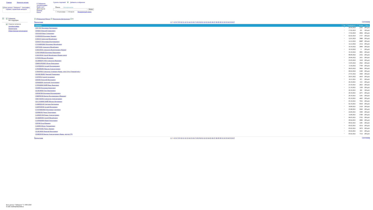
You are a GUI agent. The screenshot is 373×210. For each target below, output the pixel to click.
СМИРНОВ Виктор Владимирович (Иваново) (50, 96)
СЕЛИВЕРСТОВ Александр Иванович (48, 61)
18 (197, 22)
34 (228, 22)
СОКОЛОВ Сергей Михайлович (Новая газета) (51, 55)
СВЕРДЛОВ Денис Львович (44, 129)
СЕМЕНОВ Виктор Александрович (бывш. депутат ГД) (53, 134)
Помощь (39, 10)
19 (199, 22)
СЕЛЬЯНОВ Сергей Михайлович (46, 118)
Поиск (39, 12)
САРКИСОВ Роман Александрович (47, 115)
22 (205, 22)
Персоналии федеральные (61, 19)
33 (226, 22)
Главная (9, 2)
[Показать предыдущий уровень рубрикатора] (4, 19)
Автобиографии (42, 5)
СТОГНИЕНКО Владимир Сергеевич (48, 110)
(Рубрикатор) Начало (43, 19)
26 (212, 22)
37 (234, 22)
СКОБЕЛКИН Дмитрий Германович (47, 74)
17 (195, 22)
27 (214, 22)
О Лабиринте (41, 3)
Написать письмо (22, 2)
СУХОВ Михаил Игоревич (44, 58)
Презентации (12, 28)
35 (230, 22)
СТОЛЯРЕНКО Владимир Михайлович (48, 44)
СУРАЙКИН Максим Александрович (47, 69)
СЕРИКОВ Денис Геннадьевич (45, 112)
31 (222, 22)
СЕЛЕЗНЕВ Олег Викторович (45, 90)
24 (208, 22)
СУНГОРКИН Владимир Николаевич (48, 52)
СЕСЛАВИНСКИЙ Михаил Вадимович (48, 101)
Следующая (366, 21)
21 (203, 22)
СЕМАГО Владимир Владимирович (47, 41)
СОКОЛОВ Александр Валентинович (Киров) (50, 50)
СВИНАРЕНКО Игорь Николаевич (47, 63)
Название (38, 25)
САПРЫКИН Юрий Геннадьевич (46, 120)
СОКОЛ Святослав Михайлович (46, 39)
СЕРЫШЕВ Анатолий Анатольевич (47, 82)
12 (185, 22)
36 (232, 22)
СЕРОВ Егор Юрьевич (43, 123)
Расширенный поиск (84, 12)
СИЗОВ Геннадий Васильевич (45, 80)
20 (201, 22)
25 (210, 22)
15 (191, 22)
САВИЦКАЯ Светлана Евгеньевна (47, 104)
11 (183, 22)
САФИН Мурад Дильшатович (45, 126)
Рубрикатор (11, 18)
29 (218, 22)
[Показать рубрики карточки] (344, 27)
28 (216, 22)
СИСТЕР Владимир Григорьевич (46, 28)
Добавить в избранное (77, 2)
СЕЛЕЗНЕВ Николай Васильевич (46, 131)
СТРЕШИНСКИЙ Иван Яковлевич (47, 85)
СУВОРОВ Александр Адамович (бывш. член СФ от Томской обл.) (57, 71)
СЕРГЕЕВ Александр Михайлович (47, 47)
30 (220, 22)
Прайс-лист (40, 7)
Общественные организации (17, 31)
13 (187, 22)
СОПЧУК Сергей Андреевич (45, 77)
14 (189, 22)
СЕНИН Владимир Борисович (45, 88)
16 (193, 22)
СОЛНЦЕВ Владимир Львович (45, 36)
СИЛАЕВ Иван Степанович (44, 33)
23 (206, 22)
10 (181, 22)
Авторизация (68, 7)
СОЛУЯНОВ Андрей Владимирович (47, 66)
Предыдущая (38, 22)
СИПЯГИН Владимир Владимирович (48, 93)
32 (224, 22)
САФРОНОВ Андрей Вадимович (46, 107)
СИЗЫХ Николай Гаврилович (45, 31)
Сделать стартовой (59, 2)
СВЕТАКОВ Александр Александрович (48, 99)
